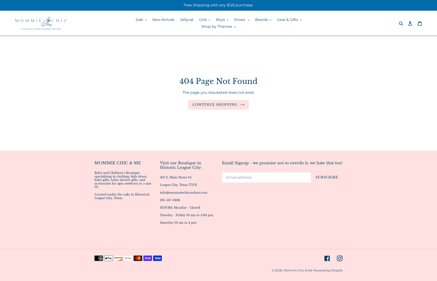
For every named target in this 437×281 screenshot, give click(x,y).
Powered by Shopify (328, 270)
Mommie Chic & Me (297, 270)
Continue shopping (215, 105)
